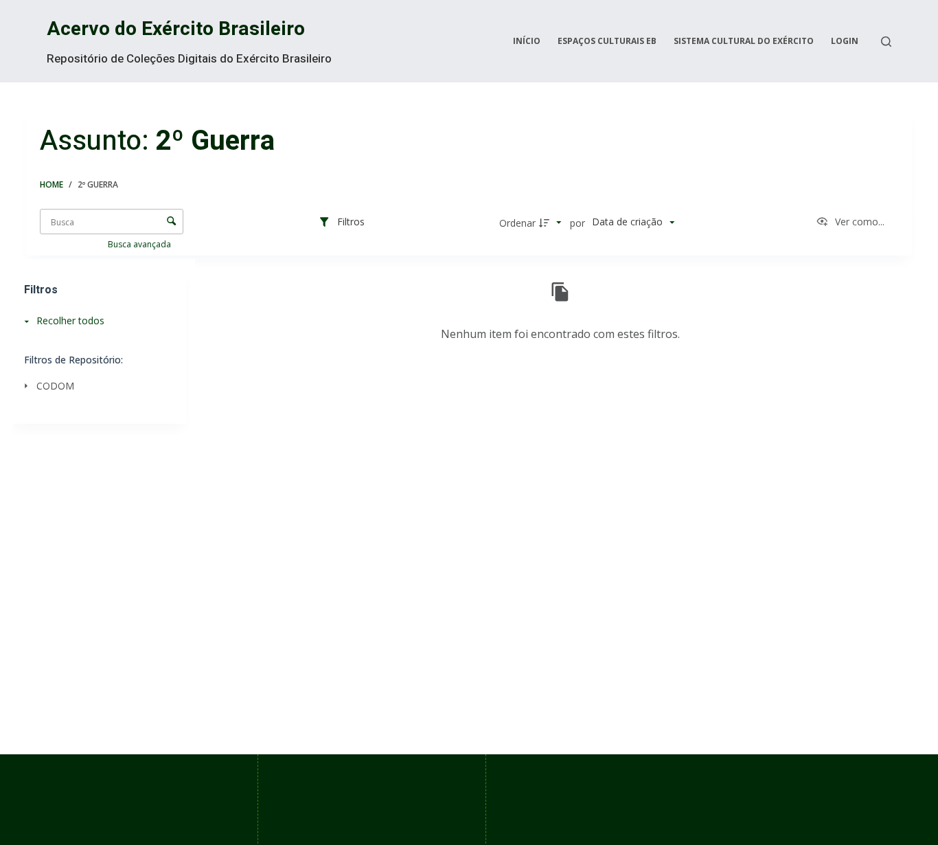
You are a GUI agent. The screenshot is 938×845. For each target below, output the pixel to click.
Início (526, 41)
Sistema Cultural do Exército (744, 41)
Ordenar (517, 222)
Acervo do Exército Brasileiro (176, 29)
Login (844, 41)
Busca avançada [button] (140, 244)
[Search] (886, 41)
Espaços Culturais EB (607, 41)
